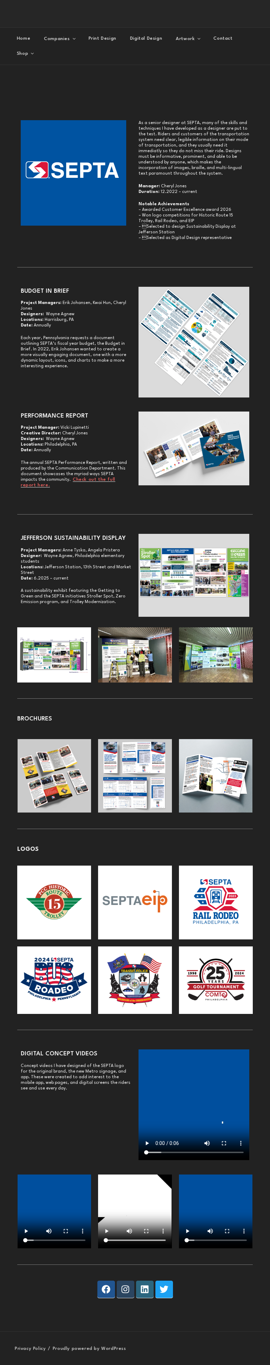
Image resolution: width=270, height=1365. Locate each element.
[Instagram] (125, 1289)
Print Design (102, 38)
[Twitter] (164, 1289)
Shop (22, 53)
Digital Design (146, 38)
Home (23, 38)
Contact (222, 38)
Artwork (185, 38)
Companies (57, 38)
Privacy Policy (30, 1348)
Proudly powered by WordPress (89, 1348)
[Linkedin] (145, 1289)
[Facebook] (106, 1289)
